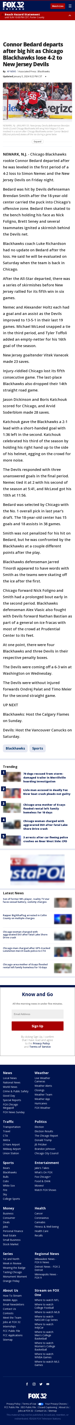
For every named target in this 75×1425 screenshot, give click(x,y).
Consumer (9, 1218)
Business (8, 1213)
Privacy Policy (41, 1043)
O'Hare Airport (11, 1144)
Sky (5, 1194)
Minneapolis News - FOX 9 (46, 1276)
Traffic (8, 1121)
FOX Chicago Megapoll (10, 1106)
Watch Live (58, 6)
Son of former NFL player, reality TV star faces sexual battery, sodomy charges (26, 900)
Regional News (47, 1253)
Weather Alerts (43, 1085)
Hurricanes (41, 1103)
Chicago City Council (46, 1153)
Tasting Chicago (12, 1272)
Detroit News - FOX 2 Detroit (47, 1268)
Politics (41, 1121)
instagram (34, 1384)
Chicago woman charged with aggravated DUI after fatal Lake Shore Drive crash (45, 824)
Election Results (44, 1131)
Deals (6, 1222)
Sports (37, 748)
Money (8, 1208)
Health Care (41, 1231)
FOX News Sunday (14, 1112)
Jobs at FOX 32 (11, 1322)
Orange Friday (11, 1281)
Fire (5, 1190)
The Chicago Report (46, 1135)
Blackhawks (44, 71)
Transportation (12, 1127)
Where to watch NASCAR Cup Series (46, 1318)
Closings (39, 1090)
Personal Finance (13, 1231)
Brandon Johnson (45, 1149)
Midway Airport (12, 1149)
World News (10, 1087)
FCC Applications (13, 1335)
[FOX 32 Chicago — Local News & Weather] (13, 5)
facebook (27, 1384)
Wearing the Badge (14, 1267)
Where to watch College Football (44, 1306)
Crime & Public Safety (15, 1091)
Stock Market (11, 1244)
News (7, 1073)
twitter (41, 1384)
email (48, 1384)
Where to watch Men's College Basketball (44, 1335)
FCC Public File (11, 1331)
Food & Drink (42, 1181)
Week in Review (12, 1263)
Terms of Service (40, 1046)
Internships (9, 1326)
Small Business (12, 1240)
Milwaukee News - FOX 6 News (45, 1260)
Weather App (42, 1099)
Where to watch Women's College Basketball (45, 1346)
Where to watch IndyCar (44, 1325)
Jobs (5, 1226)
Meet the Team (12, 1317)
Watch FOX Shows (45, 1190)
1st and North (11, 1259)
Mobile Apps (10, 1300)
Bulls (6, 1176)
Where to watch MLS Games (47, 1363)
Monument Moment (15, 1276)
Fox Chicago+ (43, 1176)
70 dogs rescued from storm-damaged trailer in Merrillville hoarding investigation (44, 777)
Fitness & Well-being (47, 1226)
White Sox (9, 1185)
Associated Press (27, 71)
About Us (10, 1290)
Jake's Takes (42, 1168)
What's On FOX (43, 1172)
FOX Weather (42, 1107)
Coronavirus (42, 1218)
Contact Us (9, 1309)
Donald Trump (43, 1140)
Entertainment (47, 1162)
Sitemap (8, 1339)
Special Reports (12, 1100)
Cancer (39, 1213)
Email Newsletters (13, 1304)
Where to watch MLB (47, 1312)
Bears (6, 1168)
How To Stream (12, 1295)
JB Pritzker (41, 1144)
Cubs (6, 1181)
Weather (42, 1073)
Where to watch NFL (47, 1300)
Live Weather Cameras (42, 1079)
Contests (8, 1313)
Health (40, 1208)
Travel (6, 1131)
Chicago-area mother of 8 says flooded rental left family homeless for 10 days (44, 808)
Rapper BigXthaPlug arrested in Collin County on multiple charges (25, 917)
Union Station (11, 1153)
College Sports (11, 1198)
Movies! (39, 1185)
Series (8, 1253)
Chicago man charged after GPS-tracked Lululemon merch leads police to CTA (26, 949)
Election (39, 1127)
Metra (6, 1140)
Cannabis (40, 1222)
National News (11, 1082)
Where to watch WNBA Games (44, 1355)
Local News (10, 1078)
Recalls (39, 1235)
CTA (5, 1135)
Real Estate (9, 1235)
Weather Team (43, 1094)
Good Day (9, 1095)
